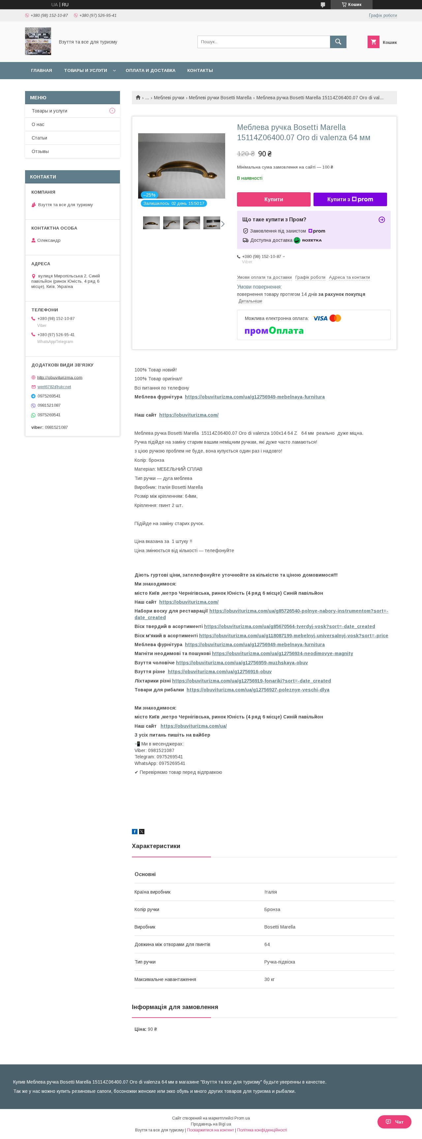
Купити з (338, 199)
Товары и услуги (85, 70)
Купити (273, 199)
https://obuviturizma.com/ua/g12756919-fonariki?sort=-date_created (251, 680)
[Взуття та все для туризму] (38, 53)
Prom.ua (242, 1118)
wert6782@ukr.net (54, 386)
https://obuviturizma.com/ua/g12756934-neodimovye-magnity (282, 653)
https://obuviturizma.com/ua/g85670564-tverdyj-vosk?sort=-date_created (289, 626)
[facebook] (134, 832)
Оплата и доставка (150, 70)
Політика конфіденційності (262, 1130)
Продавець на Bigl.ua (211, 1124)
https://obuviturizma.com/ (189, 415)
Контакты (200, 70)
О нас (38, 124)
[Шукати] (338, 42)
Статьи (39, 138)
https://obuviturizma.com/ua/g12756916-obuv (220, 671)
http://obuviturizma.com (59, 377)
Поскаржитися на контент (210, 1130)
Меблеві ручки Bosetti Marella (220, 97)
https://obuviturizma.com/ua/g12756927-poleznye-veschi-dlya (258, 689)
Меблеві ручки (169, 97)
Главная (41, 70)
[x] (141, 832)
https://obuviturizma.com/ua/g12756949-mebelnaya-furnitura (255, 396)
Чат (399, 1121)
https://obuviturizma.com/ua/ (194, 726)
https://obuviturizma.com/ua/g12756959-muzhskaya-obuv (242, 662)
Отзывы (40, 151)
